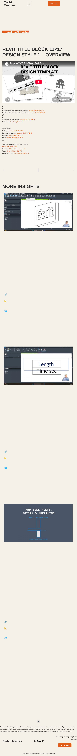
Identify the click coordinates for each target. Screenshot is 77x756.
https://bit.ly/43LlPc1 (16, 135)
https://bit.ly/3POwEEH (17, 149)
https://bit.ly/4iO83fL (38, 113)
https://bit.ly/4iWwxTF (36, 111)
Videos (21, 43)
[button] (29, 3)
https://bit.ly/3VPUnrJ (16, 122)
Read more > (11, 337)
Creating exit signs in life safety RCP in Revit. (30, 280)
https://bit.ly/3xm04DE (15, 138)
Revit (16, 43)
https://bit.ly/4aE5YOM (21, 153)
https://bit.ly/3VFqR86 (27, 120)
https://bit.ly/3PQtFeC (9, 147)
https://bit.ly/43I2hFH (14, 151)
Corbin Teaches (9, 3)
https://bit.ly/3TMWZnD (24, 133)
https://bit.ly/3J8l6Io (16, 131)
